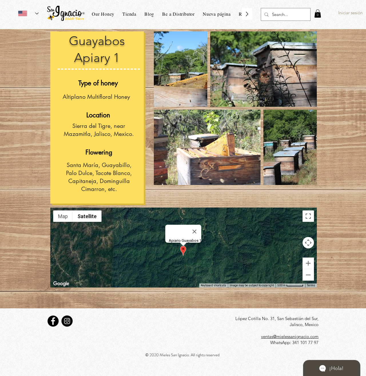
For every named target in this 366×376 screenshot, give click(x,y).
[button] (317, 13)
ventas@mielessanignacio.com (290, 336)
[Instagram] (67, 321)
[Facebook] (53, 321)
